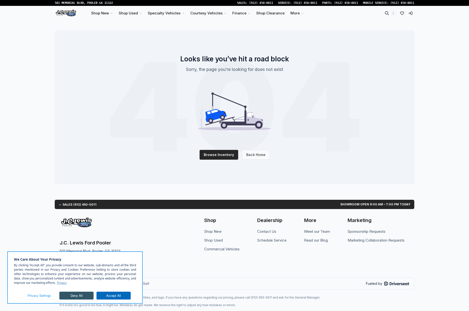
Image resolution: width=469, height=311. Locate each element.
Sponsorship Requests (366, 231)
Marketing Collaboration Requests (376, 240)
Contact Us (266, 231)
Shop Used (213, 240)
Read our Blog (316, 240)
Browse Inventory (219, 155)
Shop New (213, 231)
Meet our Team (317, 231)
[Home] (66, 13)
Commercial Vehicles (222, 249)
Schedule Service (272, 240)
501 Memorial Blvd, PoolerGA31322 (84, 3)
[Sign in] (410, 13)
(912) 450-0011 (261, 3)
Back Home (256, 155)
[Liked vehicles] (402, 13)
